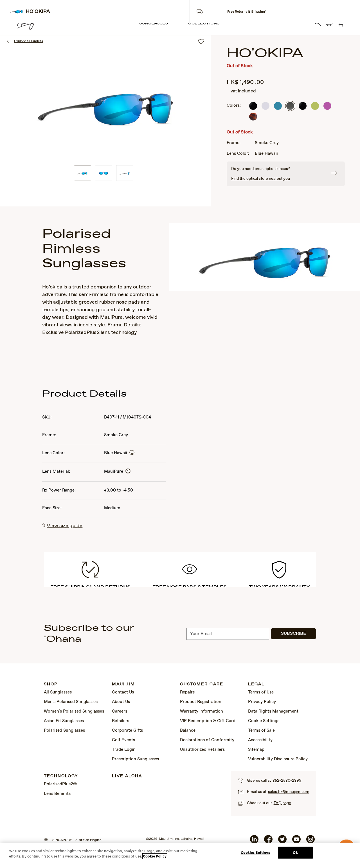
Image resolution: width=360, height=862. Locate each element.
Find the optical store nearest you (260, 178)
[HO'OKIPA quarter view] (82, 173)
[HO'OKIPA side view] (124, 173)
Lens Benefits (57, 794)
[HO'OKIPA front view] (103, 173)
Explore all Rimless (28, 41)
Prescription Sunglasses (135, 759)
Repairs (187, 692)
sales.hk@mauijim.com (288, 791)
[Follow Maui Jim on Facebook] (268, 841)
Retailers (120, 721)
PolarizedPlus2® (60, 784)
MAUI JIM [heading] (123, 684)
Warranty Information (201, 711)
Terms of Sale (261, 730)
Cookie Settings (263, 721)
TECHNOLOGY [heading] (61, 776)
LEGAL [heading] (256, 684)
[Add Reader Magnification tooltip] (131, 453)
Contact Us (123, 692)
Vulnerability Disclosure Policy (278, 759)
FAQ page (282, 803)
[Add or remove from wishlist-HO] (201, 42)
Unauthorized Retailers (202, 749)
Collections (204, 23)
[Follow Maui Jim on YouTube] (296, 841)
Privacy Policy (262, 702)
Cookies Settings (255, 852)
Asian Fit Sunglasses (64, 721)
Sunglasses (153, 23)
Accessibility (260, 740)
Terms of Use (261, 692)
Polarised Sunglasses (64, 730)
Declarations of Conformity (207, 740)
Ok (295, 852)
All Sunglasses (58, 692)
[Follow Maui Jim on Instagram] (310, 841)
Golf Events (123, 740)
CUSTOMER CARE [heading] (201, 684)
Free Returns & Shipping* (246, 12)
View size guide (64, 525)
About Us (121, 702)
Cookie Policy (154, 856)
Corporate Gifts (127, 730)
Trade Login (124, 749)
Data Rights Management (273, 711)
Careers (119, 711)
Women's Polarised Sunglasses (74, 711)
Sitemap (256, 749)
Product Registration (200, 702)
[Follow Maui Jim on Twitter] (282, 841)
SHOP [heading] (51, 684)
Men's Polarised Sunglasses (71, 702)
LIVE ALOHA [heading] (127, 776)
